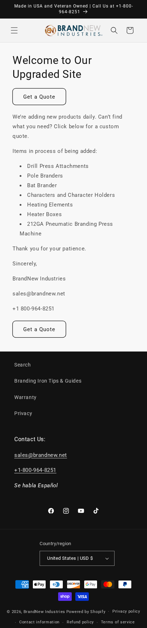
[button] (14, 30)
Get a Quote (39, 97)
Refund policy (80, 622)
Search (22, 365)
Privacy (23, 413)
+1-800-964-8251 (35, 470)
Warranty (25, 397)
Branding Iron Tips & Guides (47, 381)
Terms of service (118, 622)
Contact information (39, 622)
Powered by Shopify (86, 611)
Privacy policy (126, 611)
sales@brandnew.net (40, 455)
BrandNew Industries (44, 611)
